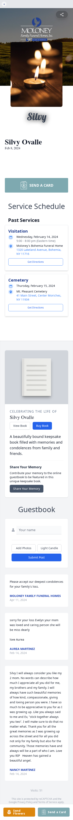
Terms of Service (47, 802)
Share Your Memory (26, 489)
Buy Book (42, 426)
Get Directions (36, 262)
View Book (20, 426)
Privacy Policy (25, 802)
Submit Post (36, 557)
